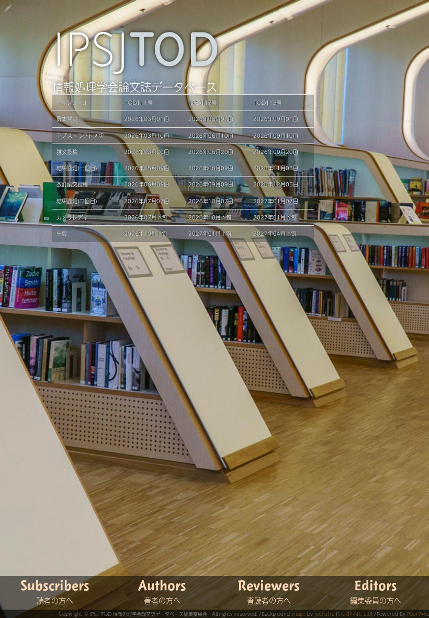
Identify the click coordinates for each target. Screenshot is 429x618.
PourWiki (417, 613)
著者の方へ (162, 600)
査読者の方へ (269, 600)
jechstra (324, 613)
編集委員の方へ (375, 600)
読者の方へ (55, 600)
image (298, 613)
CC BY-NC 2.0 (354, 613)
